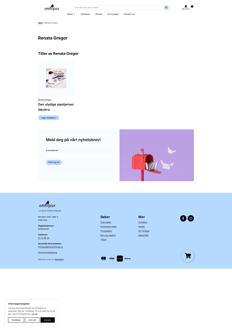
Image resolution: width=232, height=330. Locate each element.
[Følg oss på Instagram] (191, 218)
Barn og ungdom (108, 235)
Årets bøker (106, 222)
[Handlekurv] (193, 6)
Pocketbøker (106, 231)
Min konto (186, 9)
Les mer (35, 314)
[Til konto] (186, 6)
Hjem (40, 23)
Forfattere (142, 222)
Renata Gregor (44, 99)
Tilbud (103, 239)
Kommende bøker (109, 226)
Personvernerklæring (47, 252)
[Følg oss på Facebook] (183, 218)
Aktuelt (141, 226)
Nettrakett (59, 259)
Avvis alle (32, 320)
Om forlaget (143, 231)
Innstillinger (16, 320)
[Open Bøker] (74, 14)
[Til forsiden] (52, 7)
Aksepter (47, 320)
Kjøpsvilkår (143, 235)
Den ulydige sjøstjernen (56, 104)
